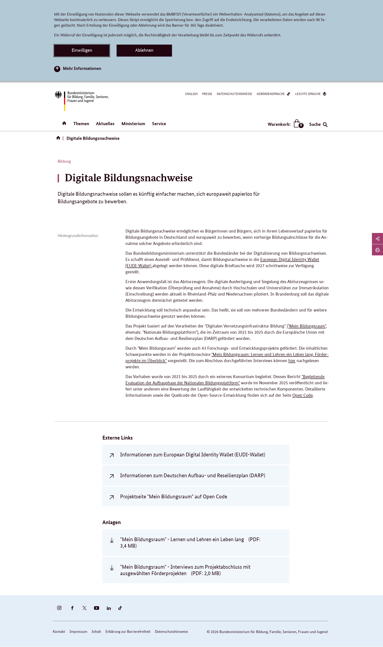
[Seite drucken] (377, 249)
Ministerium (133, 123)
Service (159, 123)
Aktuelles (105, 123)
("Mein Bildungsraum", (307, 326)
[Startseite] (59, 139)
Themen (81, 123)
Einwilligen (82, 50)
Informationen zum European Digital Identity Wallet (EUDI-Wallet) (192, 454)
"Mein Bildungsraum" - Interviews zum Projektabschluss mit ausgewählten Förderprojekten (185, 570)
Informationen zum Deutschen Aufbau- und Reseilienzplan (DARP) (192, 475)
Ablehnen (144, 50)
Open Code (302, 395)
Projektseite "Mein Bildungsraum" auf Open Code (173, 496)
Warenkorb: (285, 124)
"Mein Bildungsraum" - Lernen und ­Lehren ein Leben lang (190, 542)
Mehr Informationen (82, 68)
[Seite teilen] (377, 238)
